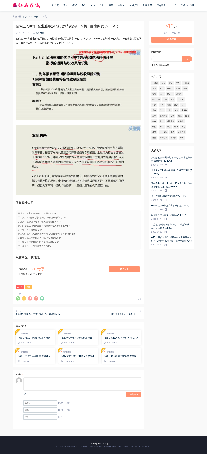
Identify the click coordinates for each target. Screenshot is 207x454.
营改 (176, 110)
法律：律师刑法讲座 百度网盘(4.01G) (35, 356)
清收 (172, 132)
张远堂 (180, 121)
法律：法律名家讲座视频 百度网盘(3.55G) (35, 338)
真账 (165, 99)
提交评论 (134, 395)
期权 (154, 121)
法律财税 (147, 5)
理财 (102, 5)
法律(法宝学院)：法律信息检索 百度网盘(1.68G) (78, 338)
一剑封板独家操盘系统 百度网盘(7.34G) (170, 206)
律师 (161, 88)
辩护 (181, 138)
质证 (161, 110)
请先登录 (124, 269)
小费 (154, 132)
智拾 (170, 83)
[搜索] (174, 5)
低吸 (176, 127)
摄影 (74, 5)
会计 (161, 121)
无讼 (183, 105)
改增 (172, 99)
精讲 (161, 105)
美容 (111, 5)
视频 (154, 94)
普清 (187, 116)
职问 (161, 94)
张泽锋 (184, 110)
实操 (178, 88)
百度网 (20, 287)
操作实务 (156, 99)
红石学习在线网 (26, 5)
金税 (28, 287)
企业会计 (181, 132)
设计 (65, 5)
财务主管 (170, 121)
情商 (154, 127)
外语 (93, 5)
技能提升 (133, 5)
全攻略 (180, 99)
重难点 (169, 88)
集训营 (169, 94)
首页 (56, 5)
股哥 (183, 127)
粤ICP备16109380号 (99, 444)
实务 (178, 83)
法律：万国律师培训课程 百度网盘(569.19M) (121, 356)
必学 (154, 116)
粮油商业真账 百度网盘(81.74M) (126, 314)
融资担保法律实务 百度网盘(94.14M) (168, 215)
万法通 (186, 83)
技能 (169, 105)
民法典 (179, 94)
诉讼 (161, 127)
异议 (169, 127)
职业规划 (163, 132)
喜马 (154, 88)
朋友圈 (173, 138)
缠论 (176, 105)
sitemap (112, 444)
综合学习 (161, 5)
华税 (154, 110)
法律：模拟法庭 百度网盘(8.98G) (121, 338)
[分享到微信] (18, 298)
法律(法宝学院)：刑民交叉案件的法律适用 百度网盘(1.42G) (77, 356)
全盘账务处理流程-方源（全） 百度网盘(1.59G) (38, 314)
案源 (180, 116)
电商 (154, 105)
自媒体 (121, 5)
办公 (84, 5)
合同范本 (163, 138)
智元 (163, 83)
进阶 (154, 138)
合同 (169, 110)
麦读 (185, 88)
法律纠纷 (163, 116)
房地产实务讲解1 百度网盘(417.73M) (168, 196)
